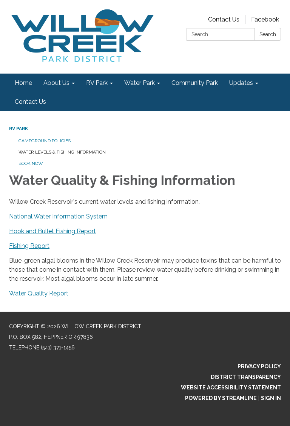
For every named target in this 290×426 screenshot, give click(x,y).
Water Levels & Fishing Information (62, 152)
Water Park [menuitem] (139, 82)
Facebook (265, 19)
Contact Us (223, 19)
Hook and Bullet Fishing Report (52, 231)
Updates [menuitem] (241, 82)
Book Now (31, 163)
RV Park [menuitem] (97, 82)
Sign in (271, 398)
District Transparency (246, 377)
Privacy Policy (259, 366)
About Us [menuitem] (56, 82)
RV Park (18, 128)
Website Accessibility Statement (231, 387)
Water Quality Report (38, 293)
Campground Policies (45, 140)
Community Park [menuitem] (194, 82)
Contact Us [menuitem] (30, 101)
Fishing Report (29, 245)
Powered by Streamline (221, 398)
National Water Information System (58, 216)
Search (267, 34)
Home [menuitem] (23, 82)
